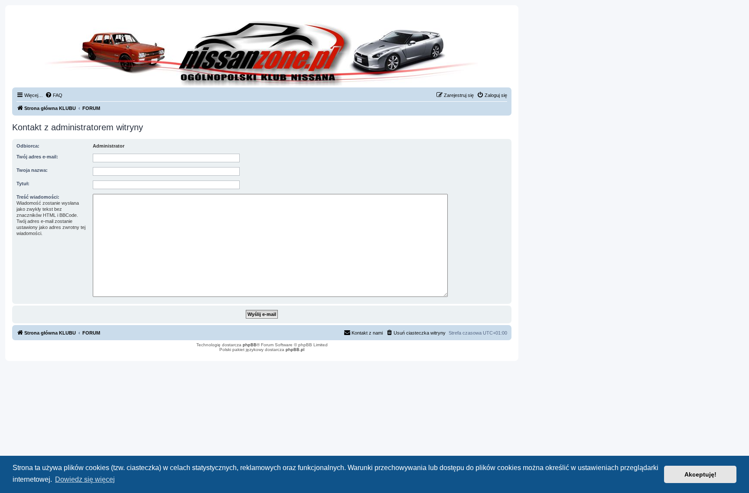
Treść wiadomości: (37, 197)
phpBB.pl (295, 349)
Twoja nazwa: (32, 170)
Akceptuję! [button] (700, 474)
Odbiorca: (27, 145)
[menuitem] (53, 95)
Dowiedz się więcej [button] (85, 479)
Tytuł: (22, 183)
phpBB (250, 344)
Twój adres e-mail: (37, 156)
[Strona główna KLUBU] (261, 51)
